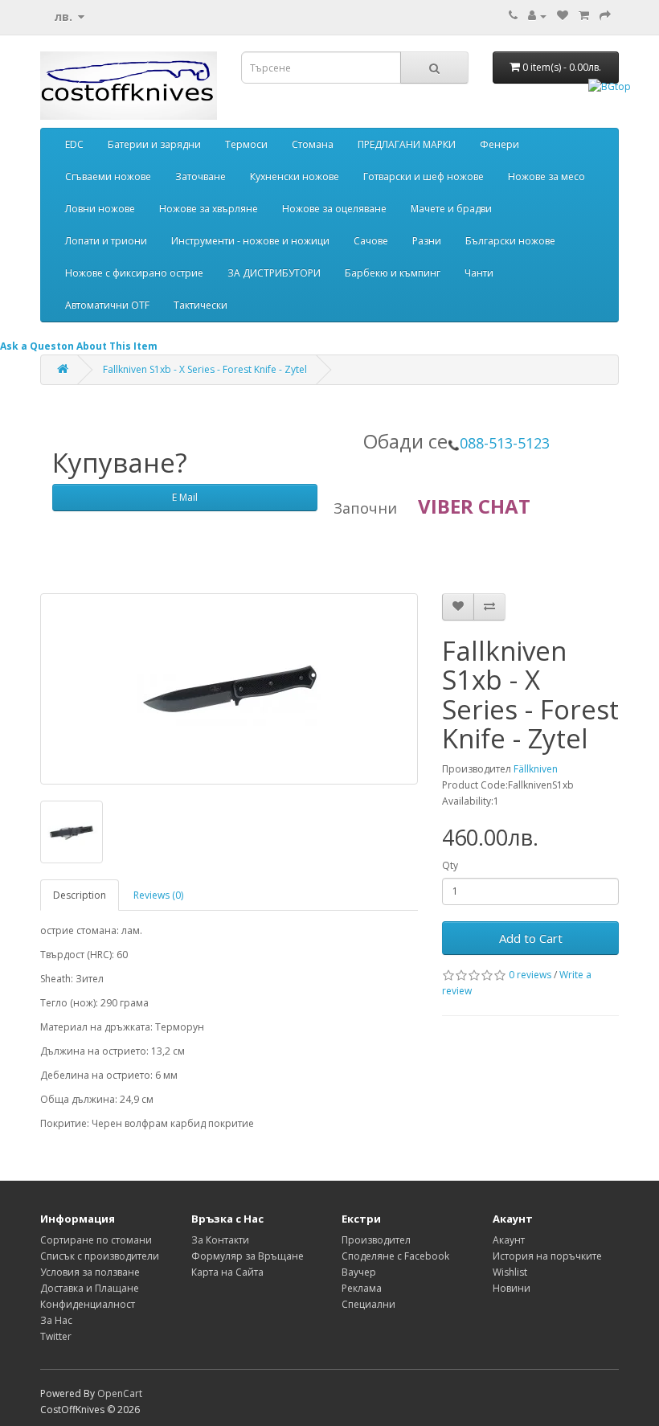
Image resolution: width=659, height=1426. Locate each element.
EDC (74, 144)
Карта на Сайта (227, 1272)
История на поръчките (547, 1256)
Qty (450, 865)
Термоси (246, 144)
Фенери (499, 144)
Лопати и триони (106, 241)
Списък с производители (99, 1256)
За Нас (56, 1320)
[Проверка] (605, 16)
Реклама (362, 1288)
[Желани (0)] (562, 16)
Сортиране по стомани (96, 1240)
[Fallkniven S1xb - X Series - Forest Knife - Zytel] (229, 689)
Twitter (56, 1336)
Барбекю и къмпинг (392, 273)
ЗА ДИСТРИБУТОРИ (274, 273)
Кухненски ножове (294, 176)
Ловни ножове (100, 208)
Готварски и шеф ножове (423, 176)
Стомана (313, 144)
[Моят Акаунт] (537, 16)
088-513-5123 (505, 443)
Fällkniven (536, 769)
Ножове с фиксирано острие (134, 273)
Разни (426, 241)
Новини (511, 1288)
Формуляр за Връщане (247, 1256)
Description (79, 895)
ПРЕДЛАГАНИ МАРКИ (407, 144)
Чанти (479, 273)
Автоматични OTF (107, 305)
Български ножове (510, 241)
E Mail (185, 497)
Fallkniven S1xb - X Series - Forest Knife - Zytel (205, 369)
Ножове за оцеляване (334, 208)
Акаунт (509, 1240)
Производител (376, 1240)
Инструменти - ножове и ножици (250, 241)
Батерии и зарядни (154, 144)
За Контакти (220, 1240)
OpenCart (119, 1393)
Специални (368, 1304)
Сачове (371, 241)
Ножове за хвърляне (208, 208)
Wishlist (510, 1272)
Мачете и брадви (451, 208)
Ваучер (359, 1272)
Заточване (200, 176)
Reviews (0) (158, 895)
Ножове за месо (546, 176)
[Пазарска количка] (584, 16)
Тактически (200, 305)
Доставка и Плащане (89, 1288)
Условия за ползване (90, 1272)
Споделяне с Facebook (395, 1256)
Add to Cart (531, 938)
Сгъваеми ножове (108, 176)
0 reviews (530, 974)
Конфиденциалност (87, 1304)
